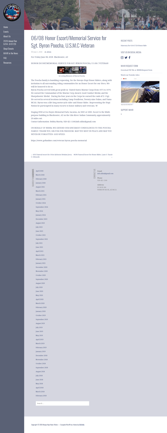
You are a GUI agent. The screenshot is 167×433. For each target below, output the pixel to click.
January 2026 (41, 183)
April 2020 (39, 299)
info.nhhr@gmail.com (105, 173)
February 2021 (41, 259)
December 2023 (41, 219)
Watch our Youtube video (130, 75)
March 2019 (40, 343)
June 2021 (39, 247)
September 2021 (42, 239)
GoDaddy (81, 425)
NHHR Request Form (144, 70)
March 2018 (40, 392)
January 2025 (41, 199)
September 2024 (42, 207)
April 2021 (39, 251)
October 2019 (41, 315)
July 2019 (39, 327)
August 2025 (40, 187)
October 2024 (41, 203)
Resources (7, 62)
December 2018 (41, 355)
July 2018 (39, 376)
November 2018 (42, 360)
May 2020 (39, 295)
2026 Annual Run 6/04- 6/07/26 (10, 42)
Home (5, 27)
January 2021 (41, 263)
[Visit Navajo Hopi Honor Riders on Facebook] (129, 58)
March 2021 (40, 255)
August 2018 (40, 371)
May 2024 (39, 211)
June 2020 (39, 291)
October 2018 (41, 363)
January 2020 (41, 311)
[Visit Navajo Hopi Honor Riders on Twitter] (126, 58)
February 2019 (41, 347)
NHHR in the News (10, 53)
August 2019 (40, 323)
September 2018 (42, 368)
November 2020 (42, 271)
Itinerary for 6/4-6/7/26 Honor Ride (134, 46)
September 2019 (42, 319)
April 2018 (39, 388)
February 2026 (41, 179)
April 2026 (39, 171)
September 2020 (42, 279)
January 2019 (41, 351)
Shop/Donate (8, 48)
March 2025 (40, 191)
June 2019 (39, 331)
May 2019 (39, 335)
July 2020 (39, 287)
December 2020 (41, 267)
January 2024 (41, 215)
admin (48, 52)
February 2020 (41, 307)
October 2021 (41, 235)
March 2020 (40, 303)
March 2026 (40, 175)
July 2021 (39, 243)
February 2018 (41, 396)
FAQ (4, 58)
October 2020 (41, 275)
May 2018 (39, 384)
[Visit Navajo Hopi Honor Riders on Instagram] (122, 58)
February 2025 (41, 195)
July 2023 (39, 227)
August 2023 (40, 223)
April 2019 (39, 339)
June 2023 (39, 231)
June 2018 (39, 380)
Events (6, 31)
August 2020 (40, 283)
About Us (7, 36)
